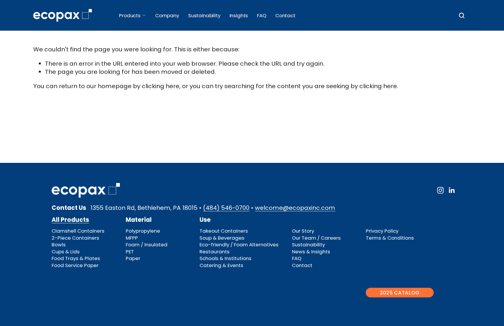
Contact (285, 15)
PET (130, 251)
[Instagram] (440, 190)
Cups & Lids (66, 251)
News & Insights (311, 251)
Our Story (303, 231)
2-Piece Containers (75, 238)
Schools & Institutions (225, 258)
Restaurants (215, 251)
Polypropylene (143, 231)
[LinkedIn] (451, 190)
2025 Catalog (400, 292)
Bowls (59, 244)
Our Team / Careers (316, 238)
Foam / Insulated (146, 244)
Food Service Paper (75, 265)
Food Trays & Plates (76, 258)
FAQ (261, 15)
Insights (239, 15)
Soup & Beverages (222, 238)
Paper (133, 258)
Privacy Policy (382, 231)
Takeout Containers (224, 231)
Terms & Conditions (390, 238)
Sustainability (308, 244)
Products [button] (130, 15)
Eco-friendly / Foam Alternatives (239, 244)
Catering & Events (221, 265)
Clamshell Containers (78, 231)
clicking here (160, 86)
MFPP (132, 238)
